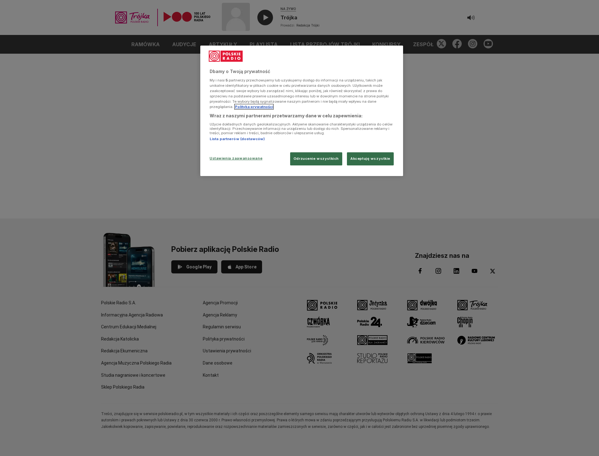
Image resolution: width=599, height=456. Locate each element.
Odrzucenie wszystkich (316, 158)
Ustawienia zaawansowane (236, 158)
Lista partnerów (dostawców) (237, 139)
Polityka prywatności (254, 107)
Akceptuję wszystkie (370, 158)
